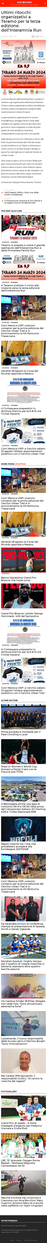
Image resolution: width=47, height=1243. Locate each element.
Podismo (14, 242)
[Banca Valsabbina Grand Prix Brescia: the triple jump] (23, 560)
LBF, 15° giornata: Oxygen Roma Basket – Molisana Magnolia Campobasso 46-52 (20, 1163)
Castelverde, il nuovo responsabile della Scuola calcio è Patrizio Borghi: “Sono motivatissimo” (23, 1041)
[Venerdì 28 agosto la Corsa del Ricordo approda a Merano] (23, 353)
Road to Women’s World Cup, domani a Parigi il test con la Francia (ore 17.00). (19, 769)
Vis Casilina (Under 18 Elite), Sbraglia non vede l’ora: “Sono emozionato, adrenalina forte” (23, 1004)
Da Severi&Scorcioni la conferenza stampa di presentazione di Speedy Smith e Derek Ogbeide (23, 926)
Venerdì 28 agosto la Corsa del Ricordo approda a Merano (19, 372)
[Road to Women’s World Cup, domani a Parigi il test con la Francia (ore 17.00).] (23, 751)
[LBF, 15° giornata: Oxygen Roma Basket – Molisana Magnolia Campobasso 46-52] (23, 1145)
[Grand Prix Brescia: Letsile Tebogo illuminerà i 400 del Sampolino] (23, 596)
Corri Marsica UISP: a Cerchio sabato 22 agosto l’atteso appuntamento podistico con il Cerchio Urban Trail (23, 451)
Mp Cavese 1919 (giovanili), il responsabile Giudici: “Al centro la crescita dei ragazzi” (21, 1078)
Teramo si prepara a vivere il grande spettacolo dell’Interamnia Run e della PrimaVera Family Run (23, 248)
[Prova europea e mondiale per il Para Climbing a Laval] (23, 716)
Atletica (5, 242)
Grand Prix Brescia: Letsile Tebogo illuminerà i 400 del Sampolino (22, 615)
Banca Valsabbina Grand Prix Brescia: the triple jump (18, 579)
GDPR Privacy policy (30, 1240)
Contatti (18, 1240)
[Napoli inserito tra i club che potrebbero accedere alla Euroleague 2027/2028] (23, 828)
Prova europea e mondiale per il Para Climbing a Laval (20, 733)
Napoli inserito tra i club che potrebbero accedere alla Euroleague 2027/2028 (18, 847)
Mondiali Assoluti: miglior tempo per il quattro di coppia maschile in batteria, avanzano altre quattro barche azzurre (22, 965)
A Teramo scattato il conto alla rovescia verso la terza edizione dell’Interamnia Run (20, 288)
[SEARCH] (45, 3)
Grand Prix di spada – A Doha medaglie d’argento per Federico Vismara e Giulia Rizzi (21, 1126)
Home (12, 1240)
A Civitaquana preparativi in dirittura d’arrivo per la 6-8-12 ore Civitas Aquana (21, 411)
